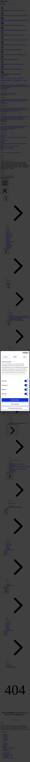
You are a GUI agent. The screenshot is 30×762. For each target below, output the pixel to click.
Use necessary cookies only (15, 408)
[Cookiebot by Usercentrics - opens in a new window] (22, 353)
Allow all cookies (15, 399)
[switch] (26, 385)
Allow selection (15, 404)
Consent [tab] (5, 356)
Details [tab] (15, 356)
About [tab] (24, 356)
